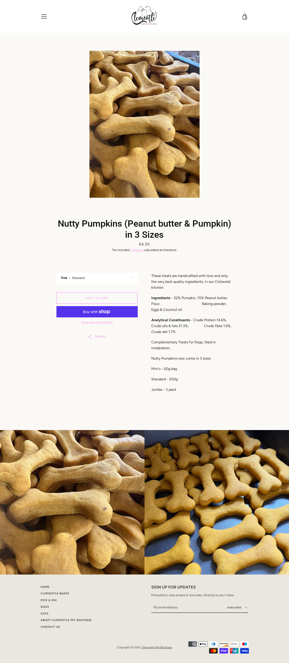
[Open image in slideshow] (144, 124)
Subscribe (234, 607)
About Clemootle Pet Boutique (66, 620)
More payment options (97, 322)
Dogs (45, 606)
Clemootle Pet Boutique (156, 647)
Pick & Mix (49, 600)
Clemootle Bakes (55, 593)
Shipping (137, 250)
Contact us (50, 626)
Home (45, 587)
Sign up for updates (173, 587)
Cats (45, 613)
